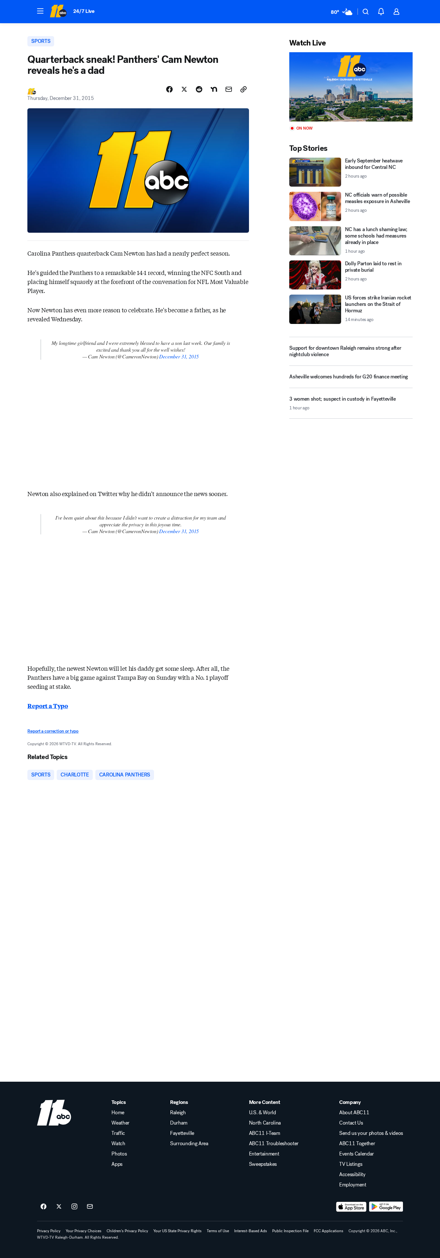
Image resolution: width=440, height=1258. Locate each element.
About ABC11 (354, 1112)
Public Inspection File (290, 1231)
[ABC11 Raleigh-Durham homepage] (58, 12)
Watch (118, 1143)
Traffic (118, 1133)
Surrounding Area (189, 1143)
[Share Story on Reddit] (199, 89)
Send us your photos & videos (371, 1133)
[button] (40, 11)
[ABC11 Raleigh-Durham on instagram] (74, 1206)
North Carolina (265, 1123)
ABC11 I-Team (264, 1133)
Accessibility (352, 1174)
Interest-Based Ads (250, 1231)
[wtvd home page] (54, 1113)
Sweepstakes (263, 1164)
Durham (178, 1123)
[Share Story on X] (184, 89)
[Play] (350, 87)
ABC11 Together (357, 1143)
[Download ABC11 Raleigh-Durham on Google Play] (386, 1207)
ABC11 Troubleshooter (274, 1143)
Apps (116, 1164)
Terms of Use (218, 1231)
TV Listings (350, 1164)
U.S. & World (262, 1112)
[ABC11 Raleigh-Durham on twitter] (59, 1206)
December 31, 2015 (179, 356)
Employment (352, 1184)
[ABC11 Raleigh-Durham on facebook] (43, 1206)
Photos (119, 1153)
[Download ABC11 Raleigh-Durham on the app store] (351, 1207)
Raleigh (178, 1112)
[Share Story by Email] (228, 89)
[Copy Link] (243, 89)
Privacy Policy (49, 1231)
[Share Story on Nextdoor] (213, 89)
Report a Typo (47, 705)
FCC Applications (328, 1231)
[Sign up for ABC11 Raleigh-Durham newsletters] (89, 1206)
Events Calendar (356, 1153)
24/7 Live (84, 11)
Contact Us (351, 1123)
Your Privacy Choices (83, 1231)
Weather (120, 1123)
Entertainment (264, 1153)
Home (117, 1112)
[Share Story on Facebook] (169, 89)
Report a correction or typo (52, 731)
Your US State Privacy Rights (177, 1231)
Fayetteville (182, 1133)
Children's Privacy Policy (127, 1231)
